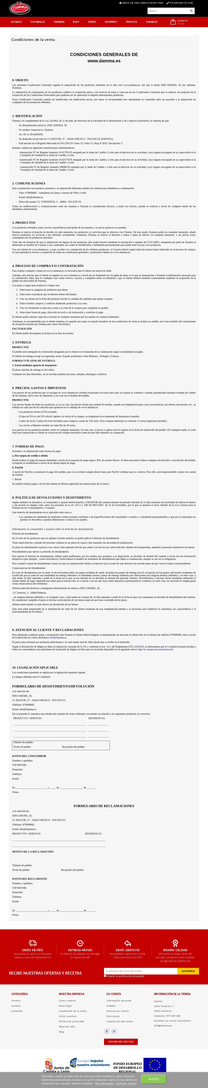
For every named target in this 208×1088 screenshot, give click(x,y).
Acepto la (125, 976)
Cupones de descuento (119, 1021)
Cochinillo (37, 21)
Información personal (119, 1000)
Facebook (107, 1031)
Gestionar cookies (126, 1083)
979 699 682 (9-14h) (181, 3)
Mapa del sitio (67, 1026)
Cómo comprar (67, 1000)
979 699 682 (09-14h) (121, 1041)
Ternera (58, 21)
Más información (105, 1083)
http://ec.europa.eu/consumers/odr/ (155, 649)
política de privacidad (131, 976)
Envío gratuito (128, 950)
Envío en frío (32, 950)
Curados (152, 21)
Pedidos (111, 1006)
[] (191, 11)
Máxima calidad (175, 950)
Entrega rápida (80, 950)
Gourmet (111, 21)
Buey (76, 21)
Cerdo (92, 21)
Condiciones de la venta (72, 1011)
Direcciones (113, 1016)
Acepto (154, 1079)
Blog (61, 1032)
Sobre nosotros (68, 1016)
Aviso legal (65, 1006)
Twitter (114, 1031)
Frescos (131, 21)
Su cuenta (113, 994)
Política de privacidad (71, 1021)
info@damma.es (58, 637)
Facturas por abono (117, 1011)
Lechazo (16, 21)
